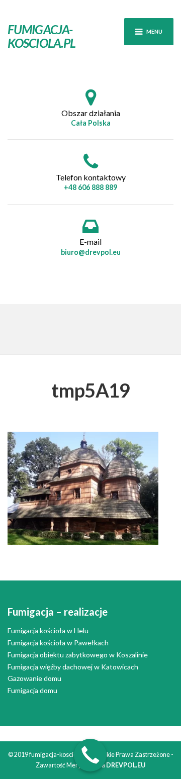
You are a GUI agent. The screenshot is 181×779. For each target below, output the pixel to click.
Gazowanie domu (34, 678)
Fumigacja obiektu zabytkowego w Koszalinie (78, 654)
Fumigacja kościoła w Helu (48, 630)
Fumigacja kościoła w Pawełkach (58, 642)
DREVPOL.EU (125, 765)
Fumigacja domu (32, 690)
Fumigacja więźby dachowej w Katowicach (73, 666)
